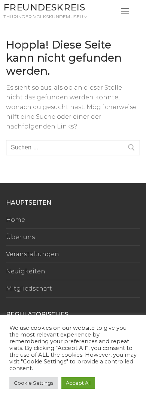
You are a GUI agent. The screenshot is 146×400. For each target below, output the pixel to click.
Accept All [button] (78, 383)
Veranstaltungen (32, 254)
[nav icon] (125, 11)
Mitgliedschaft (29, 288)
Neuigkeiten (25, 271)
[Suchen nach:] (73, 147)
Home (15, 219)
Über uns (20, 237)
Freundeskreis (44, 7)
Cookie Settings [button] (33, 383)
